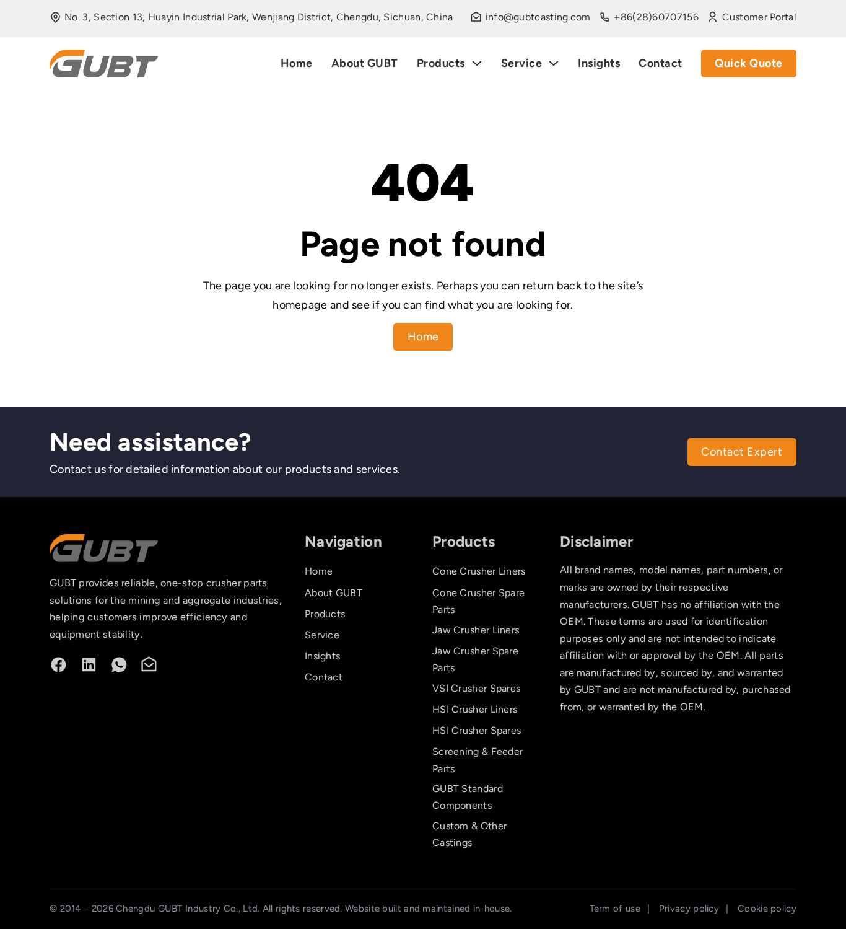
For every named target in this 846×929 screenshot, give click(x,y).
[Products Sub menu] (476, 63)
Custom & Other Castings (469, 834)
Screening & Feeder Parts (477, 760)
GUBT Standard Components (467, 797)
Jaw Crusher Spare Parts (475, 659)
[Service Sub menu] (553, 63)
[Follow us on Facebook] (59, 665)
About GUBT (364, 63)
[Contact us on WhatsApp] (119, 665)
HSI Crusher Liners (474, 709)
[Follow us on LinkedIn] (89, 665)
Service (522, 63)
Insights (599, 63)
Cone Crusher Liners (479, 571)
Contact (660, 63)
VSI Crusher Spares (476, 688)
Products (441, 63)
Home (297, 63)
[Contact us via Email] (149, 665)
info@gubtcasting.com (538, 17)
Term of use (615, 908)
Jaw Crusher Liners (475, 630)
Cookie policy (767, 908)
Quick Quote (749, 63)
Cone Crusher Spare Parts (478, 601)
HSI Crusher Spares (476, 730)
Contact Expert (741, 452)
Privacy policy (689, 908)
